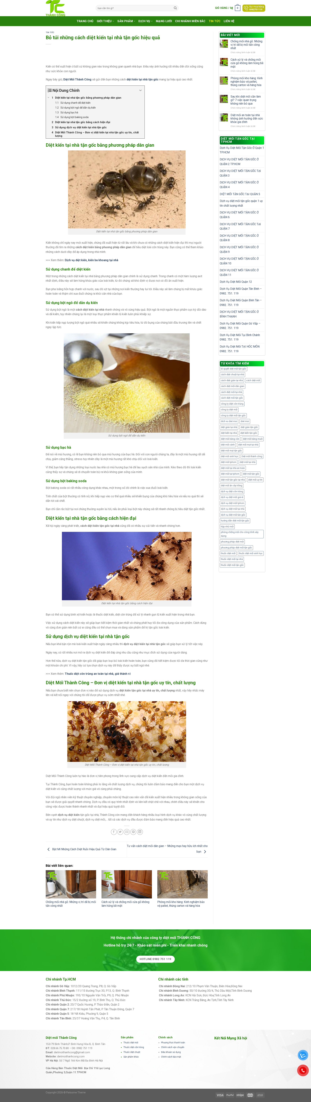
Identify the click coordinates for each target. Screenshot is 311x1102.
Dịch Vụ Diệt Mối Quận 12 (236, 281)
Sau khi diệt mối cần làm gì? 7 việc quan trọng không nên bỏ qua (246, 100)
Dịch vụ (144, 21)
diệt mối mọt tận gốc (231, 450)
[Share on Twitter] (120, 832)
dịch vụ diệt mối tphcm (232, 503)
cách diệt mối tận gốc (232, 397)
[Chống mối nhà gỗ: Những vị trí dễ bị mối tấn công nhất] (71, 884)
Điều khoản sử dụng (171, 1052)
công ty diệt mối (229, 409)
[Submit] (175, 8)
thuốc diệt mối (228, 553)
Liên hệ (229, 21)
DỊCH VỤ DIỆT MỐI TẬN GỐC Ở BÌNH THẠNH (239, 314)
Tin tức (214, 21)
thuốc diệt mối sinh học (251, 553)
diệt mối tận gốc (251, 473)
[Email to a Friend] (127, 832)
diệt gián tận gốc (249, 427)
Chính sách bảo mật (171, 1057)
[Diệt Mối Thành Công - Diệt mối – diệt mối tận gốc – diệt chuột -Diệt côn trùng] (68, 8)
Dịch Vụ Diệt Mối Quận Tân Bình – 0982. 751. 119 (241, 291)
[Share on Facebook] (114, 832)
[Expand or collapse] (140, 90)
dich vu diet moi (229, 421)
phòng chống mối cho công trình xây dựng (239, 534)
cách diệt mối (253, 380)
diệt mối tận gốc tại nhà (233, 479)
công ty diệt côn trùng (232, 403)
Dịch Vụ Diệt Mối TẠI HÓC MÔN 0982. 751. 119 (240, 349)
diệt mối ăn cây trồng (231, 485)
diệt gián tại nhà (229, 427)
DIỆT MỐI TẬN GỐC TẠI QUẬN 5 (240, 194)
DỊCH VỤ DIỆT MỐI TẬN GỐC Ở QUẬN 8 (239, 238)
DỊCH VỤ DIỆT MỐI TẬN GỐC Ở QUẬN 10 (239, 261)
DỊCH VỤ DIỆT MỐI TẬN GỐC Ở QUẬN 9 (239, 249)
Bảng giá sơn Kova (132, 1004)
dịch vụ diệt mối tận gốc (233, 514)
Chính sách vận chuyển (172, 1047)
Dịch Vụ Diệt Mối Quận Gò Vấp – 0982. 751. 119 (240, 326)
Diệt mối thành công (252, 456)
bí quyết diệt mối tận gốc (233, 368)
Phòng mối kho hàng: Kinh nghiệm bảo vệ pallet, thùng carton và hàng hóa (181, 903)
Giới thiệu (104, 21)
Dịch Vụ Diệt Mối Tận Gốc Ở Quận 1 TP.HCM (242, 150)
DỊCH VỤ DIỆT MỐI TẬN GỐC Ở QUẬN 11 (239, 273)
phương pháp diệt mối (232, 541)
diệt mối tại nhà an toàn (233, 468)
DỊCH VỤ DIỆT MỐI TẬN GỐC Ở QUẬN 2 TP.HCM (239, 162)
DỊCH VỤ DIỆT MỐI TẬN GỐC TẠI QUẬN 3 (240, 173)
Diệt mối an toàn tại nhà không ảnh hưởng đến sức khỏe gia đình (247, 118)
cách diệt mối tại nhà (231, 392)
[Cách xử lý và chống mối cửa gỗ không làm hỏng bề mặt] (127, 884)
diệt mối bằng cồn (230, 439)
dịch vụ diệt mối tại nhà (232, 509)
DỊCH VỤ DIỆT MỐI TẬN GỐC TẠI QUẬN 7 (240, 226)
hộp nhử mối (227, 526)
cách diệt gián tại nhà (232, 380)
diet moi (245, 421)
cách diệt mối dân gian (232, 386)
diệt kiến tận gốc (248, 433)
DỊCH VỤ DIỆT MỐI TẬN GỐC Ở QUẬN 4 (239, 185)
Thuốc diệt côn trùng (133, 1047)
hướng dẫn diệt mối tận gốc (235, 520)
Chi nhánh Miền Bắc (190, 21)
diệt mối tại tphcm (230, 473)
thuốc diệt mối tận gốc (232, 565)
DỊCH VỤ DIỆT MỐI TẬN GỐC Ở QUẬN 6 (239, 215)
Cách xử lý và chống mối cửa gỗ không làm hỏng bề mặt (247, 63)
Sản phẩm (125, 21)
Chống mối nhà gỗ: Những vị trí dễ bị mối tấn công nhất (246, 45)
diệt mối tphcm (228, 462)
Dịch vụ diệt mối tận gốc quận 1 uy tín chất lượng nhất (241, 203)
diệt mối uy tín (255, 479)
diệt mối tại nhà (247, 462)
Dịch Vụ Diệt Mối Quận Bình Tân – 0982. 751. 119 (241, 303)
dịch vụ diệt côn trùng (232, 491)
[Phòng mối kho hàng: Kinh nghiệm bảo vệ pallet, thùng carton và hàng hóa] (182, 884)
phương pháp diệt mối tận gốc (236, 547)
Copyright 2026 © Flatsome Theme (66, 1092)
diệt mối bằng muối (253, 439)
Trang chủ (85, 21)
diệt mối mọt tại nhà (248, 444)
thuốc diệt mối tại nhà (232, 559)
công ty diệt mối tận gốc (233, 415)
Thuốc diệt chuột (131, 1052)
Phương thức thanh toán (173, 1042)
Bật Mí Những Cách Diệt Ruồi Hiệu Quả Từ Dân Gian (83, 849)
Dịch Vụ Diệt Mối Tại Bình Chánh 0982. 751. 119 (240, 337)
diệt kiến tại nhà (229, 433)
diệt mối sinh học (229, 456)
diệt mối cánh (228, 444)
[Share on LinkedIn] (140, 832)
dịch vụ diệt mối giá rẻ (232, 497)
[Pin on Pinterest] (133, 832)
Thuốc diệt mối (130, 1042)
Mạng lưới (164, 21)
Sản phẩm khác (131, 1057)
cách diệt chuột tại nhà (232, 374)
